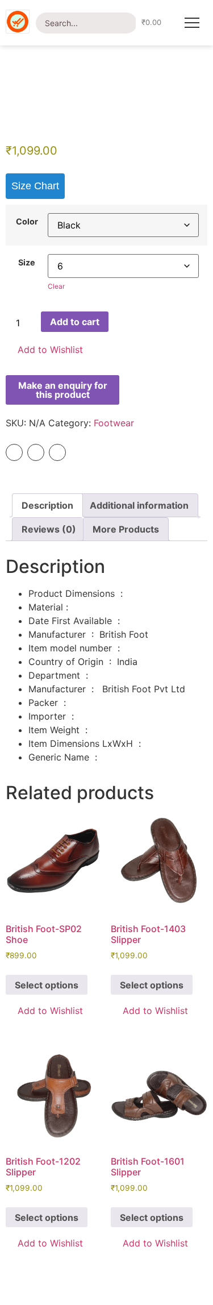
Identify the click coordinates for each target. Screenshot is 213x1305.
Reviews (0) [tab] (49, 529)
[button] (44, 350)
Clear (56, 286)
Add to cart (74, 321)
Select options (46, 985)
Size (26, 263)
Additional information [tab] (139, 505)
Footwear (114, 423)
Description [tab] (47, 505)
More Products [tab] (126, 529)
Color (27, 222)
